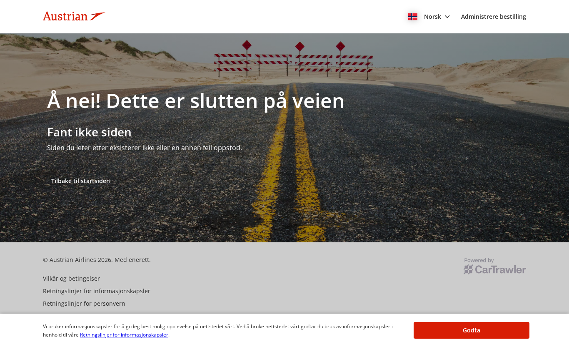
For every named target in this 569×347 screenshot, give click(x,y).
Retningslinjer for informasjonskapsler (124, 334)
